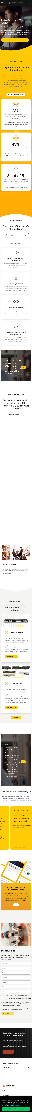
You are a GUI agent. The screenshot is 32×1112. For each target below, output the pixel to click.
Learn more (10, 656)
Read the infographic (14, 94)
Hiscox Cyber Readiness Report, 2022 (16, 187)
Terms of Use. (16, 1005)
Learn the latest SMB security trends (13, 40)
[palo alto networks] (16, 3)
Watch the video (16, 243)
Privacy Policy (4, 1009)
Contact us (6, 1013)
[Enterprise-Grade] (16, 414)
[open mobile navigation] (2, 3)
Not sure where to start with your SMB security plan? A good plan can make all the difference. (23, 367)
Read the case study (14, 847)
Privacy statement (15, 1105)
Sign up (7, 1052)
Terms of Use (5, 1095)
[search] (30, 3)
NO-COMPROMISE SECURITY (23, 761)
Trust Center (5, 1092)
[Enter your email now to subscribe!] (16, 1041)
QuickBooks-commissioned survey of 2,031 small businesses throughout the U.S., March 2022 (16, 124)
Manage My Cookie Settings (16, 1109)
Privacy (4, 1090)
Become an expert (16, 904)
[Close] (30, 1098)
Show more (16, 717)
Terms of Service (14, 1009)
